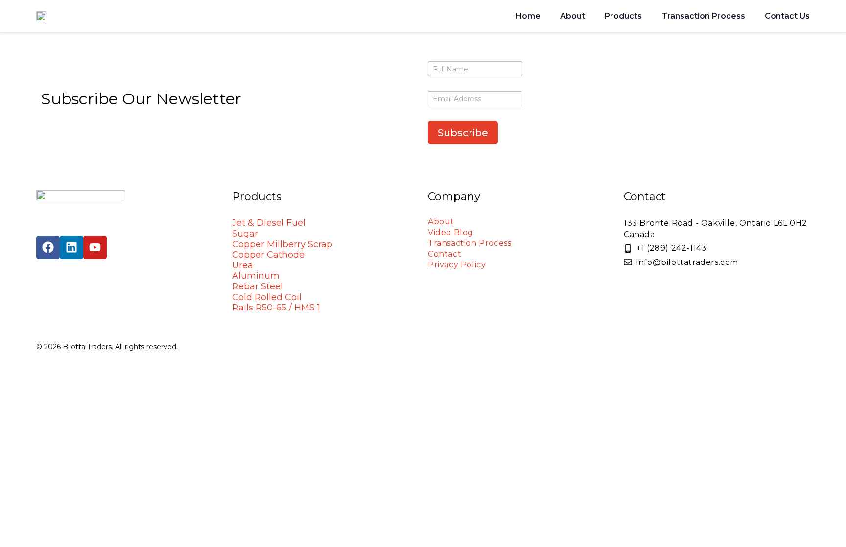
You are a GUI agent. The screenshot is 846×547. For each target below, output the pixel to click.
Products (623, 16)
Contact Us (787, 16)
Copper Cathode (268, 254)
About (572, 16)
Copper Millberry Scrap (282, 244)
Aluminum (256, 275)
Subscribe (463, 133)
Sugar (245, 233)
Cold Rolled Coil (267, 297)
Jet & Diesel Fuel (269, 222)
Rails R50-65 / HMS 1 (276, 307)
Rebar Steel (257, 286)
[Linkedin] (71, 247)
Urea (242, 265)
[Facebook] (48, 247)
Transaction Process (703, 16)
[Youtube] (95, 247)
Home (528, 16)
